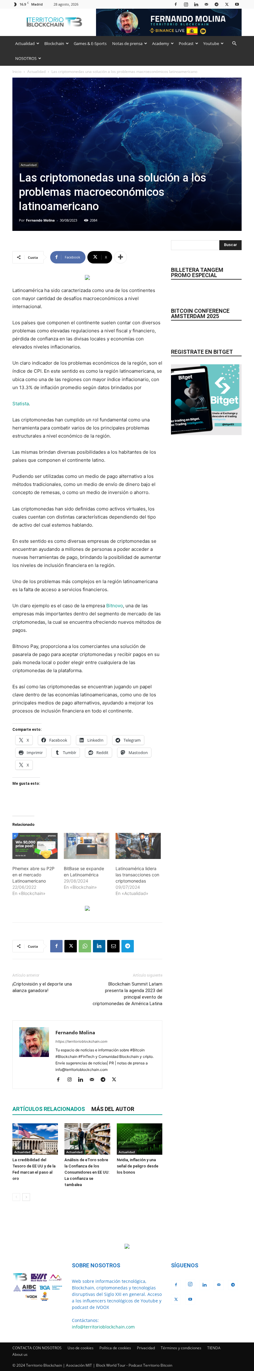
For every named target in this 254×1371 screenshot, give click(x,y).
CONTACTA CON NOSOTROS (37, 1348)
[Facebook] (175, 4)
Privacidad (146, 1348)
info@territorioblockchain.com (103, 1327)
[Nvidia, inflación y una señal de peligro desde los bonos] (139, 1139)
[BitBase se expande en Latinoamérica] (86, 846)
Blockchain (54, 43)
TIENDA (214, 1348)
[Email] (113, 946)
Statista (20, 404)
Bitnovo (114, 606)
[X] (226, 4)
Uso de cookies (81, 1348)
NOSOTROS (26, 58)
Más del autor (112, 1109)
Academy (160, 43)
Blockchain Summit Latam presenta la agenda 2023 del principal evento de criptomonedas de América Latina (127, 993)
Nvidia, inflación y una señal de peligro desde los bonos (137, 1166)
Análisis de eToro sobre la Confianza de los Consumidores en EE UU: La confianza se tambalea (86, 1172)
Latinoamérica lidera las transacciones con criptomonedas (137, 874)
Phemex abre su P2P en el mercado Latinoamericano (33, 874)
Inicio (16, 71)
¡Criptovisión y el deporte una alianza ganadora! (42, 987)
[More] (120, 257)
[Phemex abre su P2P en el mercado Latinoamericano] (35, 846)
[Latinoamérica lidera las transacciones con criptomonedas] (138, 846)
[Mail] (206, 4)
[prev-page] (16, 1197)
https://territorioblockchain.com (81, 1041)
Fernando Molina (40, 220)
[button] (234, 44)
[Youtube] (237, 4)
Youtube (211, 43)
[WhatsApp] (85, 946)
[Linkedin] (196, 4)
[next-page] (26, 1197)
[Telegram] (216, 4)
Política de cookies (115, 1348)
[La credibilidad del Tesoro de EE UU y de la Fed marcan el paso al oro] (35, 1139)
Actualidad (25, 43)
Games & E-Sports (90, 43)
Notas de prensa (127, 43)
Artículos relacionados (48, 1109)
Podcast (186, 43)
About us (20, 1354)
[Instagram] (185, 4)
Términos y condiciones (181, 1348)
